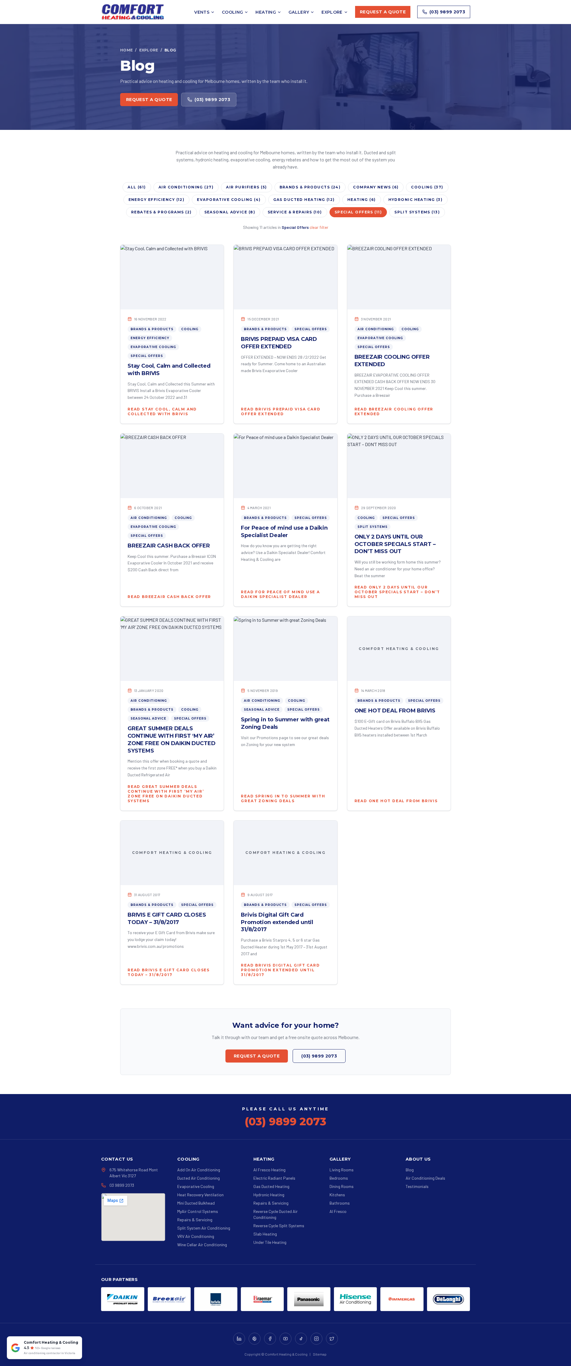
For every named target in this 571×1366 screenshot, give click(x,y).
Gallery (298, 12)
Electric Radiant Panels (274, 1178)
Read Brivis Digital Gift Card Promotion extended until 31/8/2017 (280, 970)
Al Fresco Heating (269, 1169)
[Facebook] (270, 1339)
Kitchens (337, 1194)
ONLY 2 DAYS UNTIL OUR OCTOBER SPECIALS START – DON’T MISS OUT (395, 544)
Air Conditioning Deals (425, 1178)
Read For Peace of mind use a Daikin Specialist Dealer (280, 594)
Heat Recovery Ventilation (200, 1194)
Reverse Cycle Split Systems (278, 1225)
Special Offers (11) (358, 212)
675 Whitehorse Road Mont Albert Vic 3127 (133, 1172)
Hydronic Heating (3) (415, 199)
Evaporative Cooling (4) (229, 199)
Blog (410, 1169)
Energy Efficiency (150, 338)
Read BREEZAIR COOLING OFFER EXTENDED (394, 411)
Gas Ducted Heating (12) (304, 199)
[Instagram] (316, 1339)
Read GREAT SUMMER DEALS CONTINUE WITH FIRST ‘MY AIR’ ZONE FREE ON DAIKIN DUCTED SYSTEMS (166, 793)
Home (126, 50)
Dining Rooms (342, 1186)
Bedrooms (339, 1178)
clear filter (319, 227)
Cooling (232, 12)
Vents (201, 12)
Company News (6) (376, 187)
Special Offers (147, 356)
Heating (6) (361, 199)
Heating (265, 12)
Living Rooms (342, 1169)
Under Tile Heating (269, 1242)
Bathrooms (340, 1203)
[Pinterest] (255, 1339)
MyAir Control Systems (197, 1211)
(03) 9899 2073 (447, 12)
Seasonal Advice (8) (229, 212)
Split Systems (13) (417, 212)
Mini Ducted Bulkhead (196, 1203)
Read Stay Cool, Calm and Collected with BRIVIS (162, 411)
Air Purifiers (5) (246, 187)
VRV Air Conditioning (195, 1236)
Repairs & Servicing (194, 1219)
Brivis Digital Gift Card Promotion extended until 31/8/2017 (277, 922)
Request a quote (383, 12)
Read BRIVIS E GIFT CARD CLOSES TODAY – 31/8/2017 (169, 972)
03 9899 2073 (121, 1185)
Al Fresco (338, 1211)
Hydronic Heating (268, 1194)
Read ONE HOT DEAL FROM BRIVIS (396, 801)
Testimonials (417, 1186)
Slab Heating (265, 1233)
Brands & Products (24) (310, 187)
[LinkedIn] (239, 1339)
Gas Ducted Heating (271, 1186)
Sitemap (320, 1354)
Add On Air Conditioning (198, 1169)
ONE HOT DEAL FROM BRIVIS (394, 710)
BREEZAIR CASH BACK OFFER (169, 545)
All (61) (137, 187)
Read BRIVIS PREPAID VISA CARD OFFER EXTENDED (280, 411)
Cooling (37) (427, 187)
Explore (331, 12)
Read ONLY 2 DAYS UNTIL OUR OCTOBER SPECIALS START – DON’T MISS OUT (397, 592)
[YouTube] (285, 1339)
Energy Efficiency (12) (156, 199)
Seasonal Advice (148, 718)
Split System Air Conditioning (203, 1227)
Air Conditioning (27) (186, 187)
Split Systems (372, 527)
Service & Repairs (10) (295, 212)
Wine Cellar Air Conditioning (202, 1244)
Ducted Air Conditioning (198, 1178)
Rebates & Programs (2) (161, 212)
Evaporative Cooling (153, 347)
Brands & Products (152, 329)
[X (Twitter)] (332, 1339)
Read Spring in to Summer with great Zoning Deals (283, 798)
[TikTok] (301, 1339)
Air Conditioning (375, 329)
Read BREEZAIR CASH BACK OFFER (169, 596)
